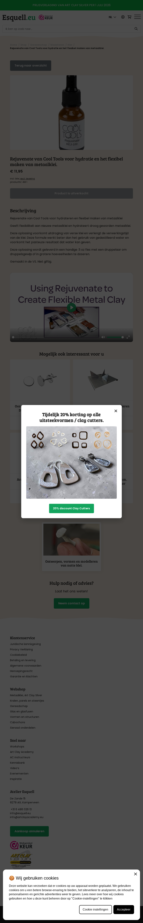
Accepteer (123, 909)
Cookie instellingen (95, 909)
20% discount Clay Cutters (71, 508)
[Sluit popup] (116, 410)
